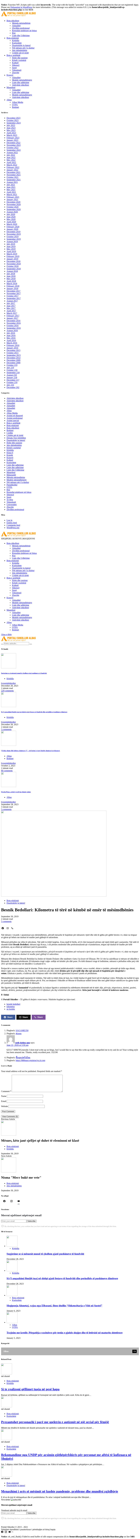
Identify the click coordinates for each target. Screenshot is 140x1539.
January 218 (12, 377)
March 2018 (12, 283)
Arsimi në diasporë (15, 415)
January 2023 (12, 140)
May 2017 (11, 308)
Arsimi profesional (15, 418)
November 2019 (14, 234)
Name (3, 1096)
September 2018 (14, 269)
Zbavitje (15, 72)
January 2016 (12, 348)
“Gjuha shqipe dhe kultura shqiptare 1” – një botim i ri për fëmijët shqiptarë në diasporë (30, 750)
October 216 (12, 382)
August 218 (12, 375)
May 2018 (11, 278)
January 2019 (12, 259)
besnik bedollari (13, 1004)
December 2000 (13, 363)
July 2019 (11, 244)
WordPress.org (13, 527)
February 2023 (13, 138)
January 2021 (12, 199)
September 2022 (14, 150)
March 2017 (12, 313)
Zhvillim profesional (21, 28)
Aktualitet (16, 25)
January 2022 (12, 170)
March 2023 (12, 135)
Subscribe (31, 1221)
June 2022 (11, 157)
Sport (14, 67)
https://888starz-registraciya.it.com (30, 1060)
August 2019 (12, 241)
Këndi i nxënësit (19, 60)
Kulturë (15, 63)
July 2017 (11, 303)
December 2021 (13, 172)
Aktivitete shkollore (20, 85)
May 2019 (11, 249)
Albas (9, 100)
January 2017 (12, 318)
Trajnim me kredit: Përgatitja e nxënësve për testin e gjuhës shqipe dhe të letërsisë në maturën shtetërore (64, 1332)
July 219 (10, 367)
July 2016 (11, 333)
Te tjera (10, 499)
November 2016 (14, 323)
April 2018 (11, 281)
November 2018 (14, 264)
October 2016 (12, 325)
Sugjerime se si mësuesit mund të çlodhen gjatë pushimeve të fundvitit (24, 673)
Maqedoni (11, 87)
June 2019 (11, 246)
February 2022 (13, 167)
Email (3, 1101)
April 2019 (11, 251)
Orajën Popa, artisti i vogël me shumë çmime (16, 792)
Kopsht (10, 455)
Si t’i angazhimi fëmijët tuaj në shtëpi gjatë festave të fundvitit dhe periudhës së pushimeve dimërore (34, 712)
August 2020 (12, 212)
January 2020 (12, 229)
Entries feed (12, 523)
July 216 (10, 385)
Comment (6, 1091)
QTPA (15, 105)
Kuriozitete (17, 43)
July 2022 (11, 155)
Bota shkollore (13, 21)
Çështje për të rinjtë (20, 53)
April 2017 (11, 311)
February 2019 (13, 256)
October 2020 (12, 207)
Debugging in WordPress (21, 7)
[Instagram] (11, 1202)
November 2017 (14, 293)
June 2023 (11, 128)
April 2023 (11, 133)
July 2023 (11, 125)
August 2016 (12, 330)
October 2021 (12, 177)
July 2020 (11, 214)
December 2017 (13, 291)
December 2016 (13, 320)
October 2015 (12, 353)
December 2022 (13, 142)
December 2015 (13, 350)
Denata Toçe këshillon (16, 438)
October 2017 (12, 296)
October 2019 (12, 236)
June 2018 (11, 276)
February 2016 (13, 345)
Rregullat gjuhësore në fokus (24, 30)
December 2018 (13, 261)
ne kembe (11, 1009)
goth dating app (22, 1043)
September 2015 (14, 355)
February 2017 (13, 316)
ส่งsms (18, 1033)
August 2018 (12, 271)
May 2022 (11, 160)
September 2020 (14, 209)
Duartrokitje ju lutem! (21, 45)
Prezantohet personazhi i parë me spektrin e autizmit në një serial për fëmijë (55, 1422)
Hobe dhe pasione (20, 58)
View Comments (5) (10, 1117)
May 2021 (11, 189)
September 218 (13, 372)
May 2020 (11, 219)
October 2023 (12, 120)
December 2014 (13, 358)
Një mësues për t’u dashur (23, 48)
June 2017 (11, 306)
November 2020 (14, 204)
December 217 (13, 380)
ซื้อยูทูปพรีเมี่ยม (23, 1057)
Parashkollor (12, 485)
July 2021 (11, 184)
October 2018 (12, 266)
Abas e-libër (6, 634)
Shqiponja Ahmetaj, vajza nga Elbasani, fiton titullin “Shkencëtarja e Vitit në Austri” (54, 1305)
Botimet (15, 107)
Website (4, 1106)
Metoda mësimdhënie (21, 23)
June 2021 (11, 187)
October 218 (12, 370)
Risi (13, 33)
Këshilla (15, 40)
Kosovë (10, 75)
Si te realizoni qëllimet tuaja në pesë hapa (30, 1389)
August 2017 (12, 301)
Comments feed (13, 525)
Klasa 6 (10, 452)
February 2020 (13, 227)
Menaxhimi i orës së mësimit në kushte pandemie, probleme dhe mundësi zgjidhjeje (59, 1491)
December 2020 (13, 202)
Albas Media (17, 102)
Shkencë (15, 65)
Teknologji (16, 70)
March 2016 (12, 343)
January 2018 (12, 288)
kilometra (11, 1006)
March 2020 (12, 224)
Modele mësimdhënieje (22, 80)
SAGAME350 (22, 1030)
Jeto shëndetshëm (19, 50)
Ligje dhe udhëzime (20, 82)
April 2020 (11, 222)
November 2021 (14, 175)
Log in (9, 520)
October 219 (12, 365)
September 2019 (14, 239)
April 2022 (11, 162)
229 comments (7, 690)
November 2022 (14, 145)
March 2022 (12, 165)
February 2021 (13, 197)
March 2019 (12, 254)
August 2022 (12, 152)
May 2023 (11, 130)
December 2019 (13, 231)
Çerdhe (10, 433)
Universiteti (12, 504)
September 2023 (14, 123)
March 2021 (12, 194)
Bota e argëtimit (13, 55)
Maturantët (11, 475)
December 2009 (13, 360)
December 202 (13, 387)
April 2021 (11, 192)
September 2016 (14, 328)
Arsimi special (13, 420)
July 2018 (11, 274)
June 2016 (11, 335)
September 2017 (14, 298)
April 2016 (11, 340)
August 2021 (12, 182)
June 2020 (11, 217)
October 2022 (12, 147)
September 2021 (14, 180)
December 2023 (13, 118)
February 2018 (13, 286)
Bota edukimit (13, 38)
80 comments (7, 770)
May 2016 (11, 338)
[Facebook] (4, 1202)
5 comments (6, 729)
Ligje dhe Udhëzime (21, 35)
